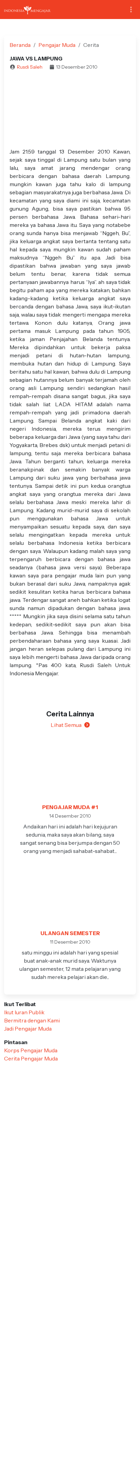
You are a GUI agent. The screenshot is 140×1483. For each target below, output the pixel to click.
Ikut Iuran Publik (24, 1012)
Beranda (20, 44)
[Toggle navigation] (131, 10)
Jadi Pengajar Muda (28, 1028)
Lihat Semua (66, 724)
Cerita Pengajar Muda (31, 1058)
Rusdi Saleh (29, 67)
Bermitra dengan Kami (32, 1020)
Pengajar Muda (56, 44)
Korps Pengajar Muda (30, 1050)
